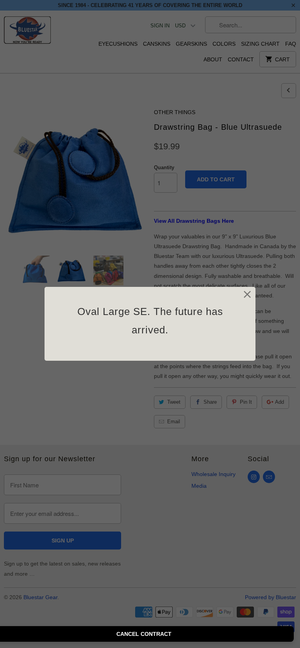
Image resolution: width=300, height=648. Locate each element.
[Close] (247, 295)
